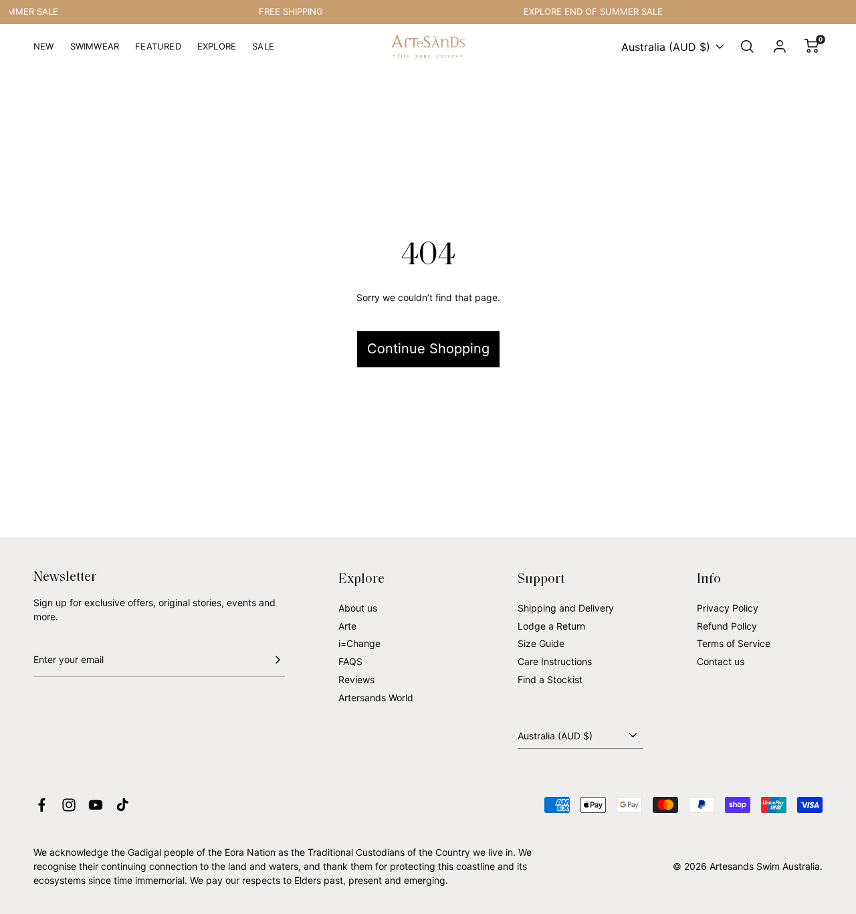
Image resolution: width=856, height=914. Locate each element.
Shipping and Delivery (566, 608)
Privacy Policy (727, 608)
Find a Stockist (550, 679)
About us (357, 608)
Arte (347, 626)
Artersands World (375, 697)
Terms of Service (733, 643)
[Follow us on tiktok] (122, 805)
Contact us (720, 661)
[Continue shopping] (428, 303)
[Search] (747, 47)
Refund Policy (727, 626)
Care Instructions (555, 661)
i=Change (359, 643)
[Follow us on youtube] (96, 805)
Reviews (356, 679)
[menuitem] (43, 52)
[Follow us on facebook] (41, 805)
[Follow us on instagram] (69, 805)
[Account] (779, 47)
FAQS (350, 661)
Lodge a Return (551, 626)
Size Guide (541, 643)
